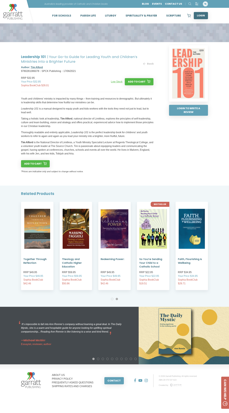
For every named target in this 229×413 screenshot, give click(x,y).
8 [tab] (126, 358)
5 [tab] (112, 358)
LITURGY (110, 15)
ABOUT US (58, 375)
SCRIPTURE (173, 15)
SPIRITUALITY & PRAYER (141, 15)
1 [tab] (112, 299)
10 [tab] (135, 358)
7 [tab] (121, 358)
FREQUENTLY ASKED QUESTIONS (72, 382)
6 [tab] (116, 358)
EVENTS (157, 4)
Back (150, 64)
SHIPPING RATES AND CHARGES (72, 386)
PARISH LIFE (88, 15)
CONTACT (114, 380)
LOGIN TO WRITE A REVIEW (188, 110)
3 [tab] (102, 358)
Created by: (164, 385)
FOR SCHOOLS (61, 15)
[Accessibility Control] (205, 4)
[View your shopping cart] (189, 15)
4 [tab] (107, 358)
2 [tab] (116, 299)
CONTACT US (173, 4)
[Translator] (197, 4)
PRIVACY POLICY (62, 378)
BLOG (145, 4)
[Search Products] (189, 3)
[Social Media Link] (134, 381)
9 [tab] (130, 358)
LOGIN (201, 15)
